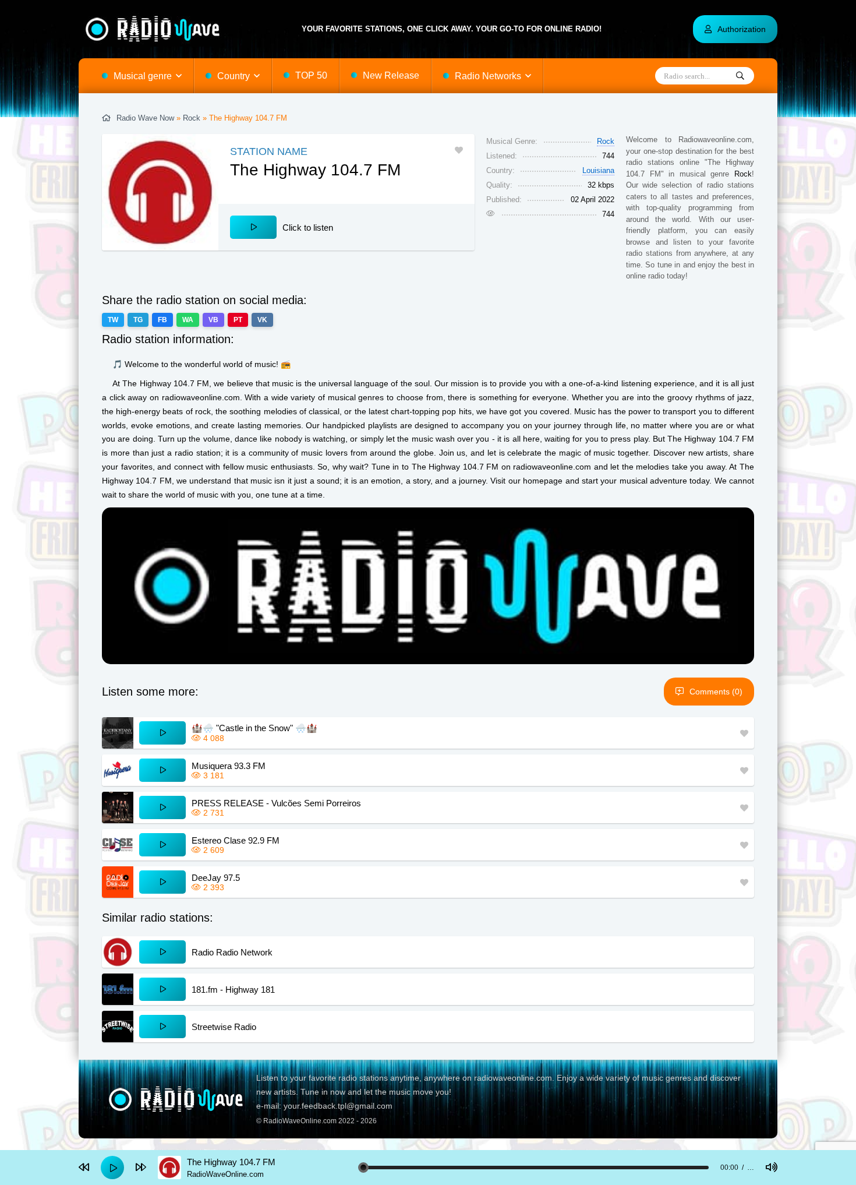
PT (238, 320)
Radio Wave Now (145, 118)
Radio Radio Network (232, 952)
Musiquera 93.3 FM (229, 766)
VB (213, 320)
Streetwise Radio (224, 1027)
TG (138, 320)
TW (113, 320)
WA (187, 320)
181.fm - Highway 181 (233, 989)
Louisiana (598, 170)
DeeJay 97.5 (216, 878)
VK (262, 320)
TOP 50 (311, 75)
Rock (191, 118)
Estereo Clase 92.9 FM (236, 840)
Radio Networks (488, 76)
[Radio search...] (740, 76)
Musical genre (143, 76)
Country (233, 76)
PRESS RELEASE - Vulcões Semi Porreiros (276, 803)
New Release (391, 75)
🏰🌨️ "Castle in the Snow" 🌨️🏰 (254, 728)
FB (162, 320)
